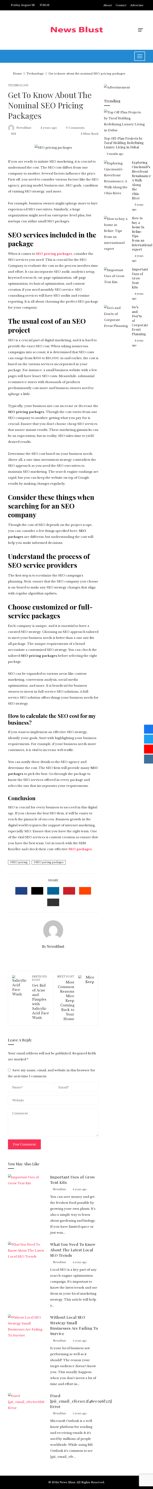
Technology (18, 85)
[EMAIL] (53, 902)
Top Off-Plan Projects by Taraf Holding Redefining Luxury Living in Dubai (124, 142)
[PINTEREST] (69, 891)
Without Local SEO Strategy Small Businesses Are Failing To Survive (74, 1325)
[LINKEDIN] (53, 891)
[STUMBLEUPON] (85, 891)
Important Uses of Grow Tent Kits (140, 278)
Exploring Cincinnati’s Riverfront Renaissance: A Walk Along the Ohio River (141, 180)
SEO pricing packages (49, 862)
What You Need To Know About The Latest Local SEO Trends (72, 1250)
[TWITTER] (37, 891)
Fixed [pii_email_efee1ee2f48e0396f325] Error (81, 1401)
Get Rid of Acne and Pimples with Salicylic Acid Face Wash (40, 997)
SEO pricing (19, 862)
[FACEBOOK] (21, 891)
